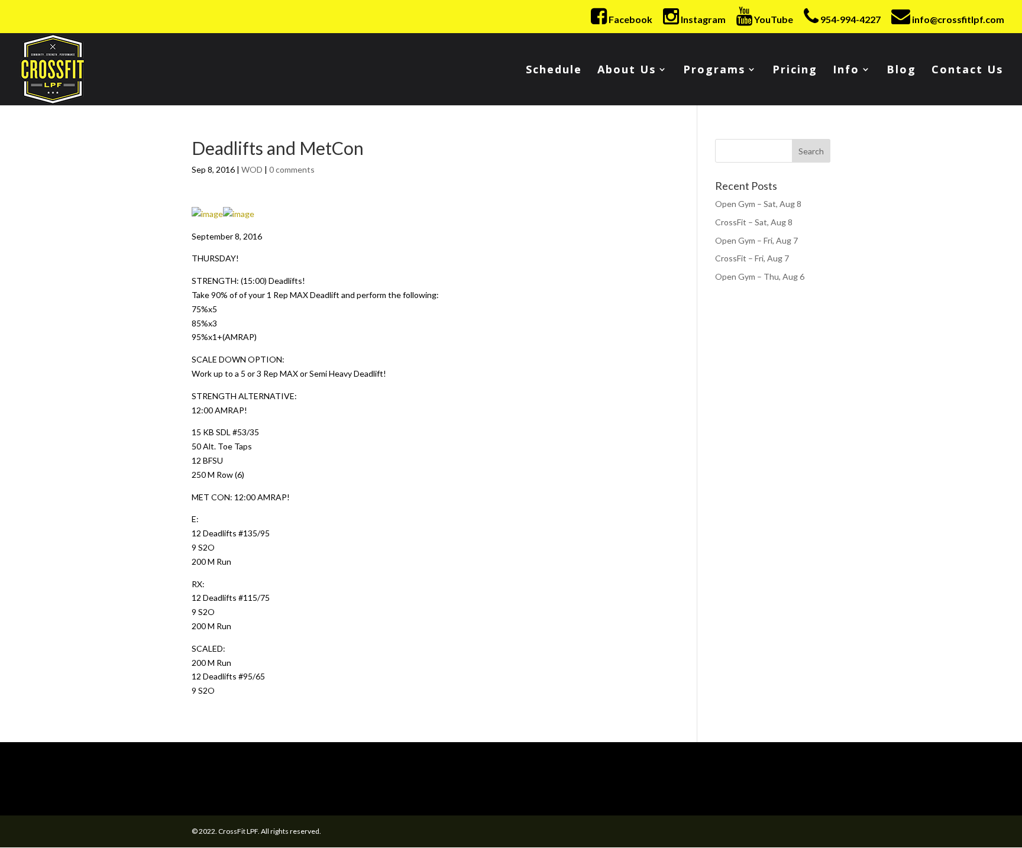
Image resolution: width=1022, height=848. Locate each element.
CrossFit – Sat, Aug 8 (754, 222)
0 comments (292, 169)
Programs (714, 70)
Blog (901, 70)
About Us (626, 70)
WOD (252, 169)
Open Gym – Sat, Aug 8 (758, 204)
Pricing (794, 70)
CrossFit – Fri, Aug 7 (752, 258)
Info (846, 70)
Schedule (554, 70)
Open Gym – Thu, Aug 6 (759, 276)
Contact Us (967, 70)
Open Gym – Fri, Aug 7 (756, 240)
